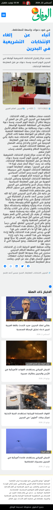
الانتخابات (37, 273)
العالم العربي (10, 108)
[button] (3, 15)
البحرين (20, 108)
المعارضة (28, 273)
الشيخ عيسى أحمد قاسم (13, 273)
